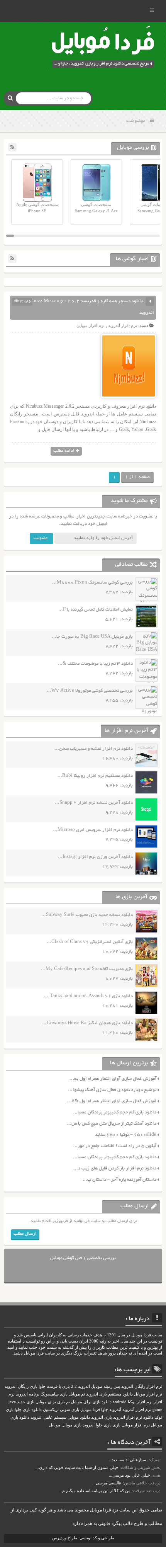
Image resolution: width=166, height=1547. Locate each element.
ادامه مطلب (64, 450)
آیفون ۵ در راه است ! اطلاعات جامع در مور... (114, 1146)
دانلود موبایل (79, 1417)
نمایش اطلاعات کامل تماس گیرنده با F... (95, 609)
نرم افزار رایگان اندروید (141, 1386)
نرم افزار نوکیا (140, 1402)
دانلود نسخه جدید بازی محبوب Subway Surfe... (87, 914)
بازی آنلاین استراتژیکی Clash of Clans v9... (90, 942)
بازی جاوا (104, 1425)
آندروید (115, 1409)
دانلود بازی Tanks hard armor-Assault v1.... (88, 996)
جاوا (104, 1409)
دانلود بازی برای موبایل (91, 1402)
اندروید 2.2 (80, 1386)
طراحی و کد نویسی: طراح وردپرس (83, 1537)
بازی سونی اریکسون (61, 1409)
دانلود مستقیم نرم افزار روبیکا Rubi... (95, 775)
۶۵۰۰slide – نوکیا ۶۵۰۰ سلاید (125, 1134)
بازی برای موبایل (50, 1402)
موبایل (54, 1425)
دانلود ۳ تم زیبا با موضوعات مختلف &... (95, 663)
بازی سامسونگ (54, 1394)
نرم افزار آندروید (122, 325)
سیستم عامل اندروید (48, 1417)
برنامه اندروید (27, 1394)
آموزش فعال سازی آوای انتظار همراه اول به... (112, 1078)
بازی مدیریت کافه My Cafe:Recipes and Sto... (87, 969)
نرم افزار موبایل (90, 325)
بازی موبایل (71, 1425)
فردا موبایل (90, 1409)
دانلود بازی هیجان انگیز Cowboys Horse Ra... (87, 1023)
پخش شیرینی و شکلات (141, 1467)
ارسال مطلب (25, 1233)
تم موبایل (77, 1394)
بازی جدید (25, 1402)
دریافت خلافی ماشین (142, 1483)
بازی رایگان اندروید (21, 1386)
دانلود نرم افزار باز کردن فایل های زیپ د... (114, 1168)
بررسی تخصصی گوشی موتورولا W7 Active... (90, 690)
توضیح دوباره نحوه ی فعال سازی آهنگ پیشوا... (112, 1090)
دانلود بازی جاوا (28, 1409)
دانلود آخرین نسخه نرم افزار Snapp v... (94, 802)
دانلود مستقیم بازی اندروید (109, 1394)
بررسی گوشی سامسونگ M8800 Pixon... (92, 582)
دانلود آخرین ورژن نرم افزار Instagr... (95, 856)
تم (68, 1402)
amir (156, 1475)
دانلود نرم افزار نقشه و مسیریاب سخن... (93, 748)
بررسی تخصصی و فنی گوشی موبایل (83, 1258)
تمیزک (155, 1459)
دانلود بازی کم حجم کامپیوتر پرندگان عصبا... (114, 1112)
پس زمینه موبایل (105, 1386)
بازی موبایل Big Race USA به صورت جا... (92, 636)
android (120, 1402)
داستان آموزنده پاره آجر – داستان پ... (119, 1179)
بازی (116, 1425)
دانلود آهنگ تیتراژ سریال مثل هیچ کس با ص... (111, 1123)
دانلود (148, 1417)
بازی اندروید (101, 1417)
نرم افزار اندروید (127, 1417)
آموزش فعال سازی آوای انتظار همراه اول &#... (111, 1101)
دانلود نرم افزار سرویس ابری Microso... (93, 829)
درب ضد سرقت (147, 1490)
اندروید (89, 1425)
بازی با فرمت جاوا (54, 1386)
